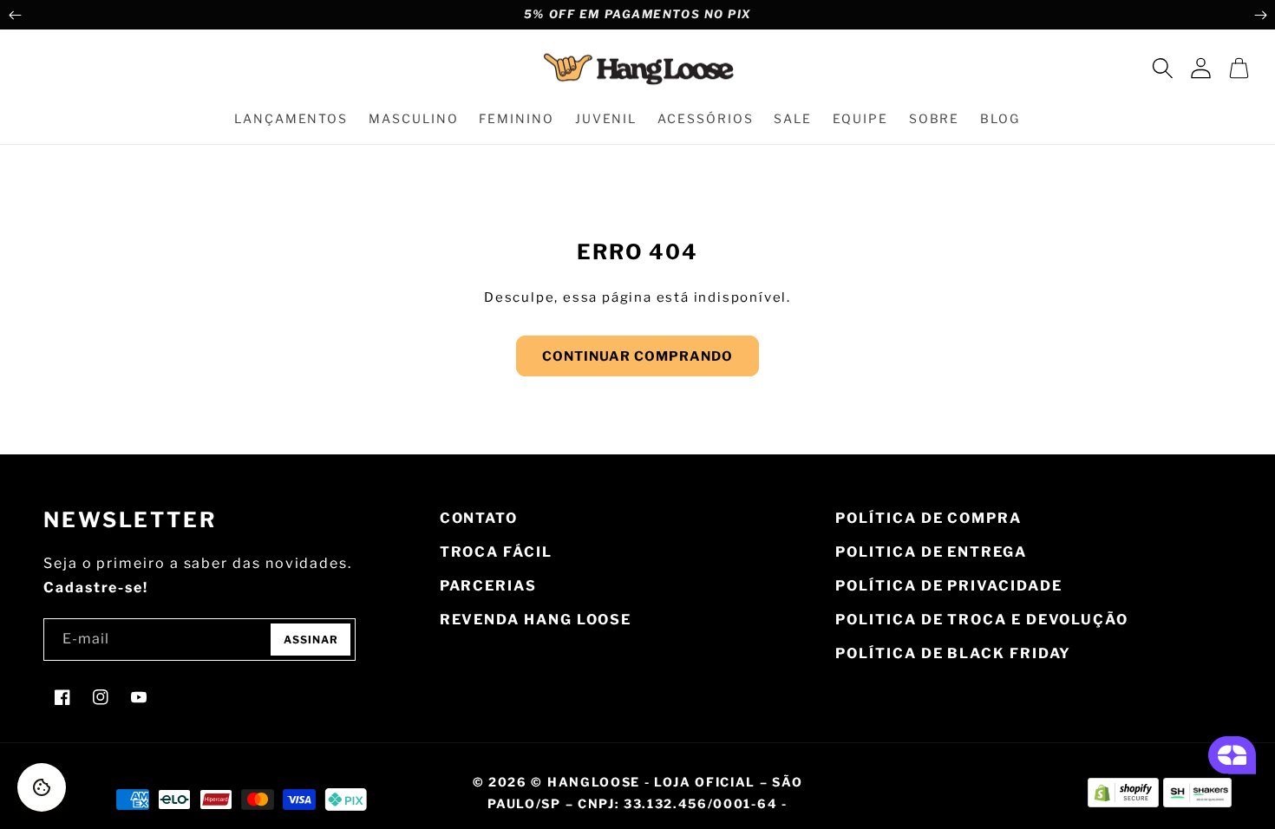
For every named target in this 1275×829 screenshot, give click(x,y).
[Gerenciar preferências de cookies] (41, 787)
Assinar (311, 639)
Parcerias (488, 586)
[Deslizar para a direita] (1260, 14)
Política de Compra (928, 518)
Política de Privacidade (948, 586)
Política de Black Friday (953, 653)
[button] (1162, 68)
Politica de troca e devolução (981, 619)
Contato (479, 518)
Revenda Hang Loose (536, 619)
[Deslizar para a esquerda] (14, 14)
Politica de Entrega (930, 552)
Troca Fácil (496, 552)
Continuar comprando (637, 356)
